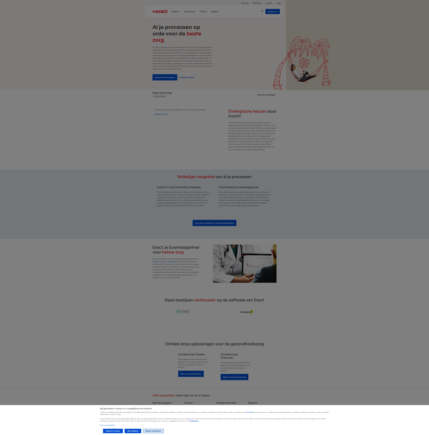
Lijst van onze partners (107, 425)
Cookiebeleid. (194, 421)
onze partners (250, 412)
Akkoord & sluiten (113, 431)
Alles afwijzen (132, 431)
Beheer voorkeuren (153, 431)
